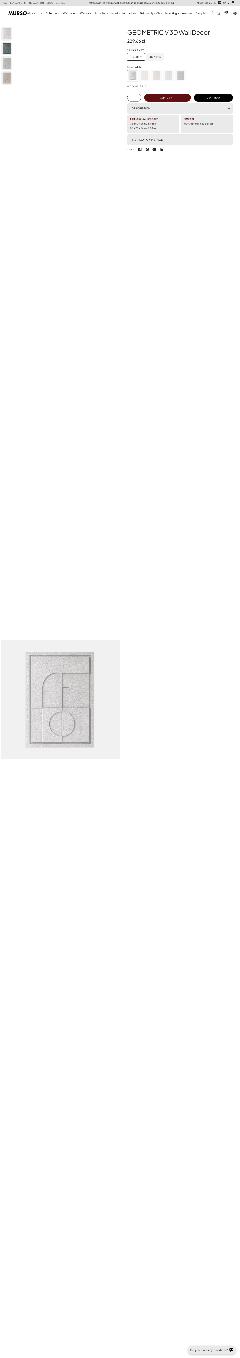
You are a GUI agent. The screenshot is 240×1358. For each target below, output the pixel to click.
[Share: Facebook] (139, 149)
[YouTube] (233, 2)
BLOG (50, 3)
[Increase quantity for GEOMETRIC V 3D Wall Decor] (138, 98)
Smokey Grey (180, 75)
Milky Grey (168, 75)
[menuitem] (35, 13)
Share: (130, 149)
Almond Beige (156, 75)
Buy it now (213, 98)
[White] (132, 75)
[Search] (218, 13)
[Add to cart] (167, 98)
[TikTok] (228, 2)
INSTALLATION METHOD (147, 139)
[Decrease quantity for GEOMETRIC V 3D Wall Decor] (130, 98)
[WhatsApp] (154, 149)
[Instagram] (224, 2)
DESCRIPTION (141, 108)
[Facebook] (220, 2)
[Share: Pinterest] (147, 149)
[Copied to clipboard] (161, 149)
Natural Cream (144, 75)
